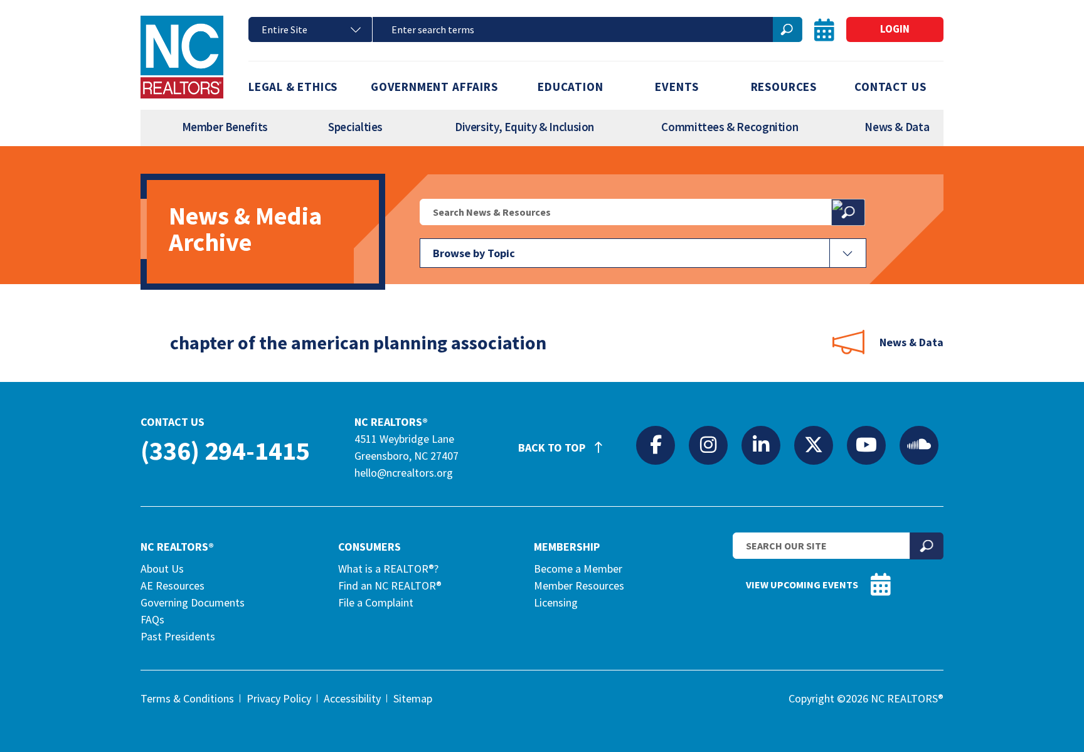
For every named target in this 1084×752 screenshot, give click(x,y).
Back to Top (553, 447)
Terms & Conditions (187, 698)
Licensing (556, 602)
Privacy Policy (279, 698)
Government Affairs (434, 86)
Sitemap (412, 698)
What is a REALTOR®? (388, 568)
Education (570, 86)
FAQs (152, 619)
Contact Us (890, 86)
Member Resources (579, 585)
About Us (162, 568)
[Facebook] (655, 444)
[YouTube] (866, 444)
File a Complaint (375, 602)
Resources (784, 86)
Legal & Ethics (292, 86)
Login (895, 29)
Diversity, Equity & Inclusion (524, 126)
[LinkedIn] (760, 444)
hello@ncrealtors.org (403, 472)
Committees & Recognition (729, 126)
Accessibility (352, 698)
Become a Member (578, 568)
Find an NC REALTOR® (390, 585)
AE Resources (173, 585)
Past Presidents (178, 636)
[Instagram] (708, 444)
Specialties (355, 126)
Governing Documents (193, 602)
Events (677, 86)
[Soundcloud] (919, 444)
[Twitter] (813, 444)
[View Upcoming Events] (824, 29)
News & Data (896, 126)
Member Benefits (225, 126)
